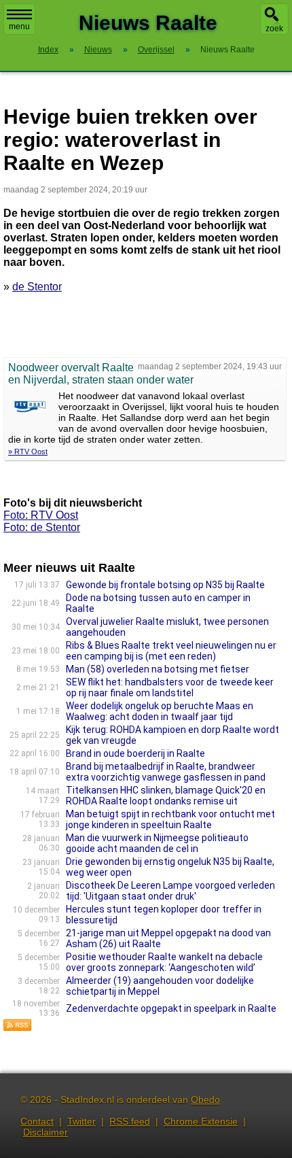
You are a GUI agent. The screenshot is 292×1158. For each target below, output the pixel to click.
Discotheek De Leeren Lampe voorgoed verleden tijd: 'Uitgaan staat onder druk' (170, 891)
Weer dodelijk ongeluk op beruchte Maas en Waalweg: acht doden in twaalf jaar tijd (159, 711)
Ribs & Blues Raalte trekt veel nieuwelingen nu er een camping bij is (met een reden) (171, 651)
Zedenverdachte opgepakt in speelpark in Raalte (171, 1008)
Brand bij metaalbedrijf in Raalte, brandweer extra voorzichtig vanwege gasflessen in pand (166, 772)
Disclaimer (45, 1132)
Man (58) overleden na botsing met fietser (157, 669)
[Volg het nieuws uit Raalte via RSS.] (17, 1027)
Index (48, 49)
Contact (37, 1121)
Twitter (81, 1121)
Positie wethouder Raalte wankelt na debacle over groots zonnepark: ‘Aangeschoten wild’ (164, 962)
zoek (274, 28)
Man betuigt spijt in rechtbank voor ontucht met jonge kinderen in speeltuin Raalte (170, 819)
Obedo (205, 1099)
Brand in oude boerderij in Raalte (135, 753)
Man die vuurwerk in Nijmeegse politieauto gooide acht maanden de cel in (157, 843)
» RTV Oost (28, 451)
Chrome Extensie (201, 1121)
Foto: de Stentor (41, 527)
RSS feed (129, 1121)
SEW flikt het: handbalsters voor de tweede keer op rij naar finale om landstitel (170, 687)
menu (19, 26)
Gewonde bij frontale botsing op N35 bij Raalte (165, 584)
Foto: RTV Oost (40, 515)
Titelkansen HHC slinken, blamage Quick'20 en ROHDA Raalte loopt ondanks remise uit (166, 795)
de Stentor (37, 286)
